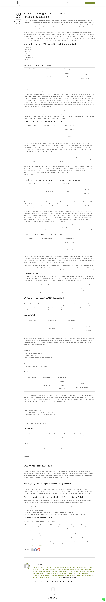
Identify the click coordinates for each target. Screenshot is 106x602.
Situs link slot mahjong (82, 575)
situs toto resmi (61, 575)
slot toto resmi (68, 573)
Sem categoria (18, 23)
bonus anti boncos (71, 567)
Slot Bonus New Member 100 (59, 567)
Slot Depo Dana (48, 575)
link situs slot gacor (76, 573)
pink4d (89, 569)
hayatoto (67, 575)
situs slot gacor (53, 571)
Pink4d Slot (54, 575)
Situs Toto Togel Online (59, 573)
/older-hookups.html (37, 545)
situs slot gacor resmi (87, 573)
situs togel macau (62, 571)
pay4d (79, 569)
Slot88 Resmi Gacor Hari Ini (46, 567)
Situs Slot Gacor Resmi (81, 567)
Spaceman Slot (67, 569)
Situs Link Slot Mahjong (57, 569)
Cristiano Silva (18, 21)
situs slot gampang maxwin (83, 571)
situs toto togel (40, 573)
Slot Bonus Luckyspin (50, 577)
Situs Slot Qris (36, 567)
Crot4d (74, 575)
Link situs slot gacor (40, 577)
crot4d (72, 569)
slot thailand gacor (45, 571)
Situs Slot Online (39, 569)
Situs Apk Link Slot (47, 569)
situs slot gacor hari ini (71, 571)
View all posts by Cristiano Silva (70, 577)
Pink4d (71, 575)
